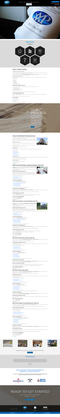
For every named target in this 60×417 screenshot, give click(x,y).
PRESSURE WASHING (35, 62)
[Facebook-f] (43, 407)
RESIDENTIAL (19, 53)
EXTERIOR (40, 53)
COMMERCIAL (30, 53)
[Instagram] (45, 407)
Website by (47, 412)
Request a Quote (30, 352)
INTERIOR (25, 62)
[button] (29, 347)
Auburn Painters (24, 410)
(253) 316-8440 (57, 4)
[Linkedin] (46, 407)
